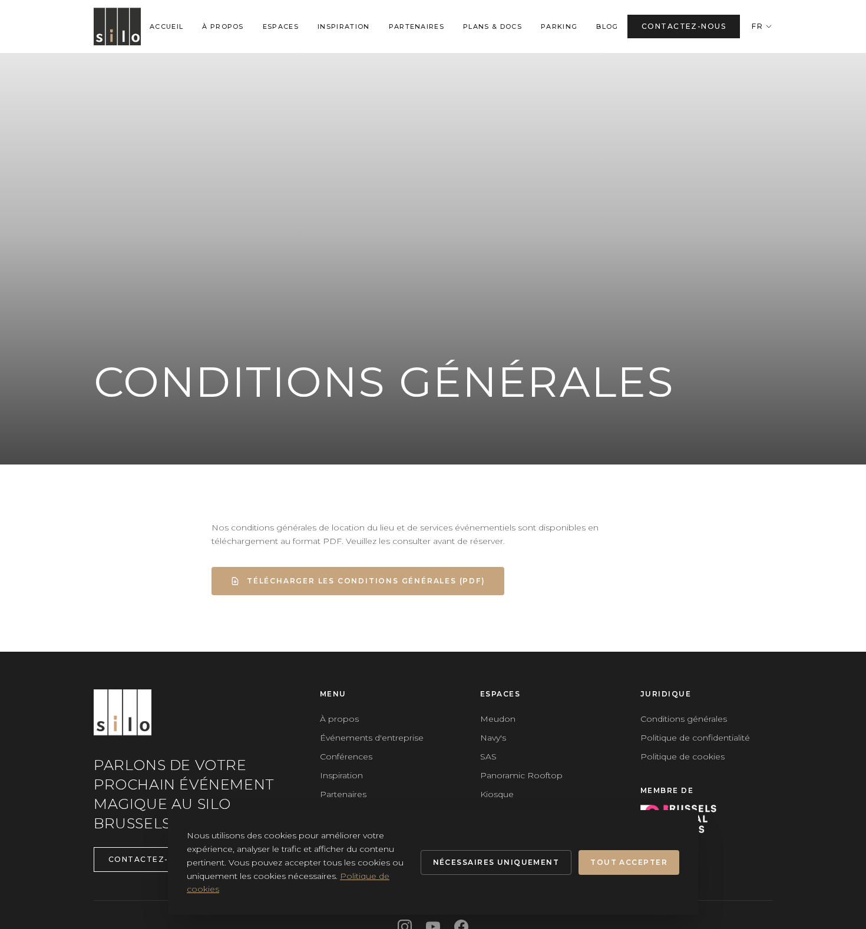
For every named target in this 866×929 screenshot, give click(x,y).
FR (757, 26)
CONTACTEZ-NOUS (684, 26)
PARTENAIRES (417, 26)
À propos (339, 719)
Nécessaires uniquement (496, 862)
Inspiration (341, 775)
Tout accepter (628, 862)
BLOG (607, 26)
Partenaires (343, 794)
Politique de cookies (682, 756)
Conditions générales (683, 719)
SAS (488, 756)
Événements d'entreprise (372, 737)
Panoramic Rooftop (521, 775)
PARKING (559, 26)
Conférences (346, 756)
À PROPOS (223, 26)
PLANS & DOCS (492, 26)
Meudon (497, 719)
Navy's (493, 737)
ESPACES (281, 26)
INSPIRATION (344, 26)
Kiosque (497, 794)
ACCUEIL (166, 26)
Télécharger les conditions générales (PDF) (366, 580)
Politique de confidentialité (695, 737)
